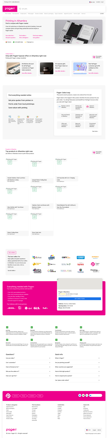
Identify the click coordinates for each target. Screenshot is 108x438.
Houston (34, 412)
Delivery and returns (87, 413)
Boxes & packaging (48, 14)
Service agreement (87, 417)
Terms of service (86, 418)
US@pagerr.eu (30, 42)
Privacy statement (87, 415)
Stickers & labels (39, 14)
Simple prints (23, 14)
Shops (23, 396)
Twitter (59, 413)
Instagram (60, 410)
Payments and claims (87, 412)
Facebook (60, 407)
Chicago (33, 410)
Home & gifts (77, 14)
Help (84, 407)
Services (83, 14)
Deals (39, 396)
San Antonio (34, 417)
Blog (59, 417)
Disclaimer (85, 408)
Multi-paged (31, 14)
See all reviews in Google (72, 294)
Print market (8, 14)
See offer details (26, 73)
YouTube (59, 412)
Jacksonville (34, 420)
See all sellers (11, 270)
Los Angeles (34, 408)
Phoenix (33, 413)
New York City (35, 407)
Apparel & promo (68, 14)
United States (9, 54)
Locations (98, 2)
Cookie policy (86, 410)
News (59, 418)
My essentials (15, 14)
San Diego (34, 418)
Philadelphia (34, 415)
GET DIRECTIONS (80, 298)
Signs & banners (59, 14)
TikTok (59, 415)
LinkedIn (59, 408)
